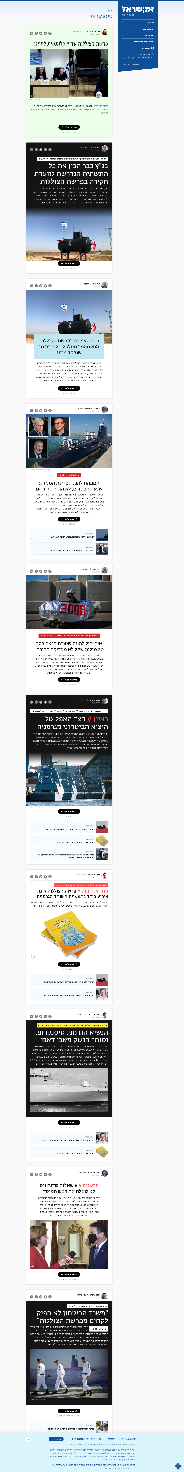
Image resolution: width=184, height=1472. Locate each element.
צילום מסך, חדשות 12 (36, 1270)
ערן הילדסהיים (94, 1172)
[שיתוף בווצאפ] (32, 33)
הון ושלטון (82, 700)
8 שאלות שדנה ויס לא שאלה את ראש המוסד (69, 1188)
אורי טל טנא (95, 31)
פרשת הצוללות (101, 106)
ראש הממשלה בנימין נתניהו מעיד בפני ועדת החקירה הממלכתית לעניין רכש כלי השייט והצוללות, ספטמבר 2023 (71, 95)
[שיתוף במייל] (45, 33)
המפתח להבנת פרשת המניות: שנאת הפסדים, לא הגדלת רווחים (69, 486)
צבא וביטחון (81, 1295)
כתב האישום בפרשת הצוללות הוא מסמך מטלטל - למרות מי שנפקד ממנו (69, 346)
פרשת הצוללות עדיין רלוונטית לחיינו (71, 44)
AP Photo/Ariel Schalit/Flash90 (39, 470)
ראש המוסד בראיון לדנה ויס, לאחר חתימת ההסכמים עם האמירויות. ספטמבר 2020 (76, 1267)
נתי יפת (97, 408)
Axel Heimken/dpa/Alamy (37, 808)
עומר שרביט (95, 700)
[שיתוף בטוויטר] (41, 33)
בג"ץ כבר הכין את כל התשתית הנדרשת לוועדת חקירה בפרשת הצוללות (71, 174)
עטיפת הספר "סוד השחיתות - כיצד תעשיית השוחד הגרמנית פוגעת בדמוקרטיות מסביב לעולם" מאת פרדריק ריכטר (70, 956)
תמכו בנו (56, 1439)
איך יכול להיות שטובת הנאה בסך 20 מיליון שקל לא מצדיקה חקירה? (69, 646)
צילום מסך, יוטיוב (35, 99)
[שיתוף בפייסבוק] (36, 33)
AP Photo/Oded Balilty (36, 630)
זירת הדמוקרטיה (79, 31)
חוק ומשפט (84, 148)
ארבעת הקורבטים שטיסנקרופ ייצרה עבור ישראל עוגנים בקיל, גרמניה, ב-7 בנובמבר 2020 (78, 804)
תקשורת (80, 1173)
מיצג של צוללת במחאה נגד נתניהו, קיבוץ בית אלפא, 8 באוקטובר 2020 (85, 259)
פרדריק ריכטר (94, 875)
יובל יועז (96, 147)
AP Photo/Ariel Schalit (37, 1399)
